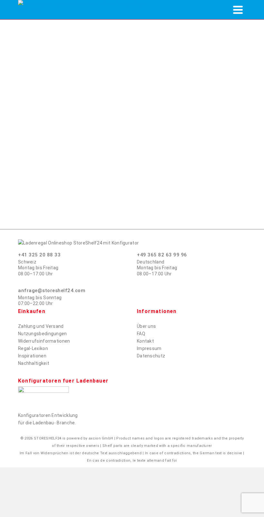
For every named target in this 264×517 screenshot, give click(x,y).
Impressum (149, 348)
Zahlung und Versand (41, 326)
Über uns (146, 326)
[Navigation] (238, 9)
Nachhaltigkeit (33, 363)
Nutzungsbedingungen (42, 333)
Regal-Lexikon (33, 348)
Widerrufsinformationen (44, 341)
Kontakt (145, 341)
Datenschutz (151, 355)
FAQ (141, 333)
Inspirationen (32, 355)
